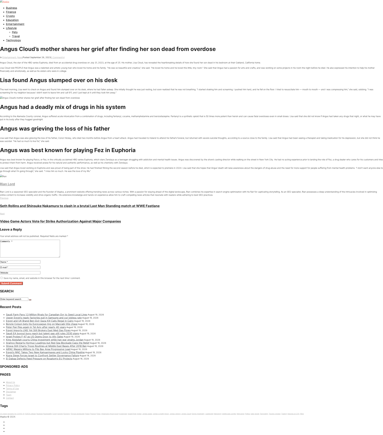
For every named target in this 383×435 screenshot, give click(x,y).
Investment (123, 414)
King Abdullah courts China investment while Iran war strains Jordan (44, 339)
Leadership (209, 414)
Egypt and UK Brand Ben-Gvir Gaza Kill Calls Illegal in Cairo (40, 320)
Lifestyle (11, 28)
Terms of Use (12, 388)
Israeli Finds (132, 414)
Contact (10, 398)
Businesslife (47, 414)
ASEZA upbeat (30, 414)
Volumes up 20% (293, 414)
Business (11, 7)
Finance (11, 11)
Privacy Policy (13, 385)
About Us (10, 382)
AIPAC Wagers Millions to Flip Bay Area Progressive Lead (38, 349)
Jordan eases (147, 414)
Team (8, 394)
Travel (16, 36)
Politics (247, 414)
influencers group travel (109, 414)
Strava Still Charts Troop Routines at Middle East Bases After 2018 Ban (46, 345)
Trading (284, 414)
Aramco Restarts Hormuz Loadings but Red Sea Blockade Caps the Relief (47, 342)
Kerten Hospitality (198, 414)
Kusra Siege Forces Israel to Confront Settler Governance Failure (42, 355)
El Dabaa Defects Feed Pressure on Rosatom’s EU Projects (39, 358)
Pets (15, 32)
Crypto (10, 16)
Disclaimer (11, 391)
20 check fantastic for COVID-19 (12, 414)
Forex (98, 414)
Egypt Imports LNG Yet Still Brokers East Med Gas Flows (38, 330)
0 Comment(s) (58, 57)
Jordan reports (175, 414)
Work (302, 414)
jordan (139, 414)
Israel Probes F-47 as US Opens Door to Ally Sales (34, 336)
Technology (13, 40)
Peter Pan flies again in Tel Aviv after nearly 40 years (36, 327)
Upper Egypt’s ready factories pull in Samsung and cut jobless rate (44, 317)
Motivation (240, 414)
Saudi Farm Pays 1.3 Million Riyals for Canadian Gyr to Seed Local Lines (46, 314)
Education (12, 20)
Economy (66, 414)
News (20, 57)
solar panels (255, 414)
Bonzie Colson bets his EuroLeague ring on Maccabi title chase (41, 323)
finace (87, 414)
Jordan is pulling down (161, 414)
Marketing (217, 414)
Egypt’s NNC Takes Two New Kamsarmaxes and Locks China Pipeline (45, 352)
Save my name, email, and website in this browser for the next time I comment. (42, 278)
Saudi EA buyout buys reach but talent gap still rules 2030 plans (42, 333)
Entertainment (15, 24)
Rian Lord (7, 184)
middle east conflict (229, 414)
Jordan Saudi (186, 414)
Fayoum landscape (78, 414)
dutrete (60, 414)
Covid (54, 414)
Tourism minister (275, 414)
